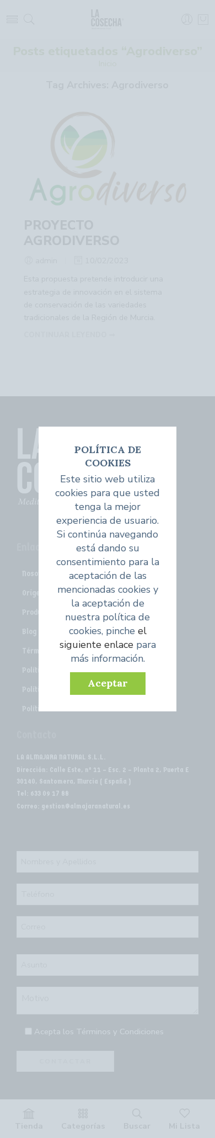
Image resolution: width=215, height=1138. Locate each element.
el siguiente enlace (103, 637)
